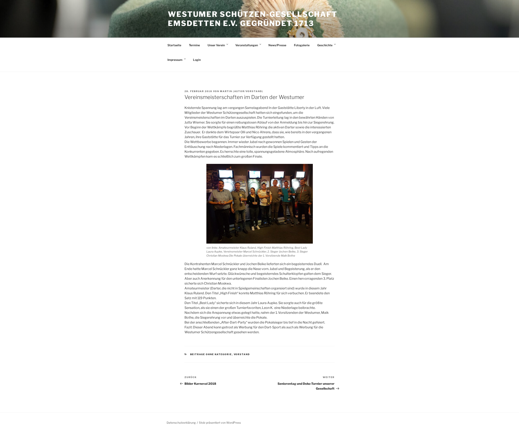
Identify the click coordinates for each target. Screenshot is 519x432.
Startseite (174, 45)
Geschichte (324, 45)
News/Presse (277, 45)
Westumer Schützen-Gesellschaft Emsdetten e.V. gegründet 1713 (252, 19)
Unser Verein (216, 45)
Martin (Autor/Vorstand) (241, 91)
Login (197, 59)
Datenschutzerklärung (181, 422)
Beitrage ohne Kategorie (211, 354)
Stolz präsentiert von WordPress (220, 422)
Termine (194, 45)
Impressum (174, 59)
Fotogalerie (302, 45)
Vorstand (242, 354)
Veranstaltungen (246, 45)
